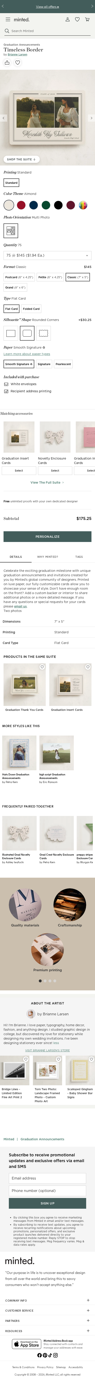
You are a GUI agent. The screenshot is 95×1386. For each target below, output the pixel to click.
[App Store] (26, 1344)
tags (79, 556)
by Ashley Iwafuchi (13, 862)
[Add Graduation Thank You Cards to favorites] (42, 667)
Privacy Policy (45, 1367)
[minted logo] (21, 19)
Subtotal (11, 518)
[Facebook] (39, 1354)
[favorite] (17, 62)
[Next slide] (91, 118)
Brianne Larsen (17, 54)
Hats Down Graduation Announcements (15, 776)
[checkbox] (19, 471)
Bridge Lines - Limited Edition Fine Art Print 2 (12, 1093)
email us (20, 606)
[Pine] (46, 205)
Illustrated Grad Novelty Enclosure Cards (16, 856)
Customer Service (19, 1310)
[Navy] (33, 205)
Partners (12, 1321)
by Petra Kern (10, 782)
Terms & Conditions (23, 1367)
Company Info (16, 1300)
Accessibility (75, 1367)
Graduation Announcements (42, 1139)
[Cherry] (21, 205)
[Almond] (9, 205)
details (16, 556)
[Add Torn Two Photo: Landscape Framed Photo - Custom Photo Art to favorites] (58, 1059)
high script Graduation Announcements (52, 776)
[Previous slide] (3, 118)
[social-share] (7, 62)
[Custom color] (83, 205)
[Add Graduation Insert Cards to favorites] (88, 667)
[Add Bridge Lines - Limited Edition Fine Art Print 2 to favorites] (25, 1059)
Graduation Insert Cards (67, 709)
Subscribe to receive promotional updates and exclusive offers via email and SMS (46, 1161)
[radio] (11, 183)
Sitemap (61, 1367)
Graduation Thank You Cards (24, 709)
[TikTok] (50, 1354)
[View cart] (87, 19)
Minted (9, 1139)
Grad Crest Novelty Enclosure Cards (57, 856)
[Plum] (70, 205)
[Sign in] (67, 19)
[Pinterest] (45, 1354)
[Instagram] (55, 1354)
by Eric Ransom (48, 782)
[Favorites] (77, 19)
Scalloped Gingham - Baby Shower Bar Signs (80, 1093)
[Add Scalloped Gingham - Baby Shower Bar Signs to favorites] (91, 1059)
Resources (13, 1331)
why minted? (47, 556)
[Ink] (58, 205)
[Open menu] (7, 19)
